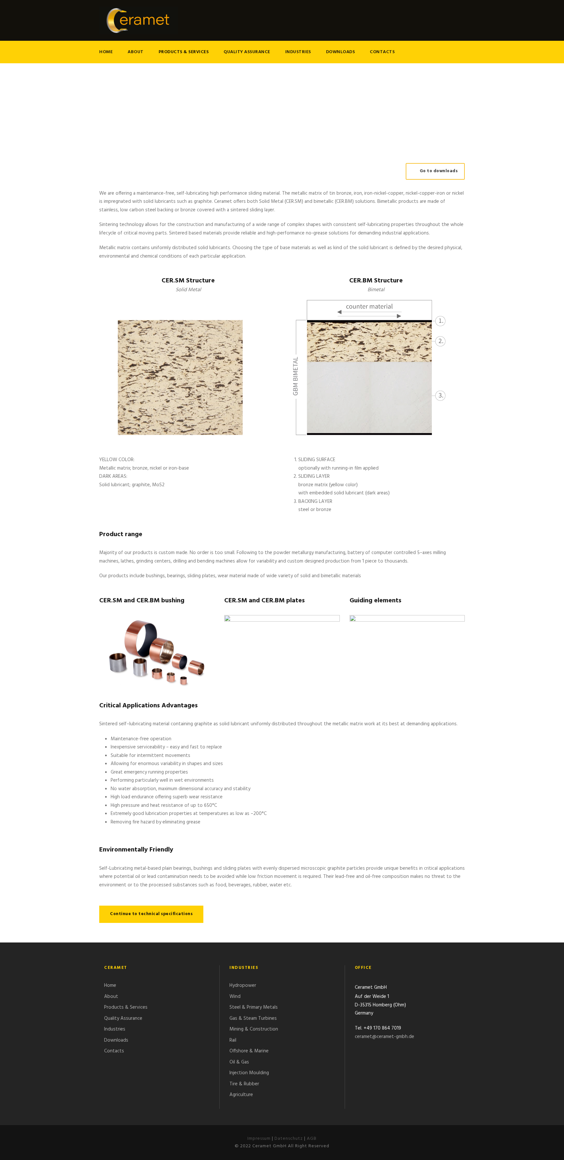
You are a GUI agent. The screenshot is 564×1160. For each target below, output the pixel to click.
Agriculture (241, 1095)
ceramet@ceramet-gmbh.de (384, 1037)
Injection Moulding (249, 1073)
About (136, 52)
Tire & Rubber (244, 1084)
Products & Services (184, 52)
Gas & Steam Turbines (253, 1018)
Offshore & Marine (249, 1051)
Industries (298, 52)
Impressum (259, 1138)
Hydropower (242, 985)
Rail (232, 1040)
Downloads (340, 52)
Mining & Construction (253, 1029)
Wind (235, 997)
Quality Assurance (247, 52)
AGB (312, 1138)
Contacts (382, 52)
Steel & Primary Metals (253, 1007)
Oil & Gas (239, 1062)
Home (106, 52)
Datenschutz (288, 1138)
